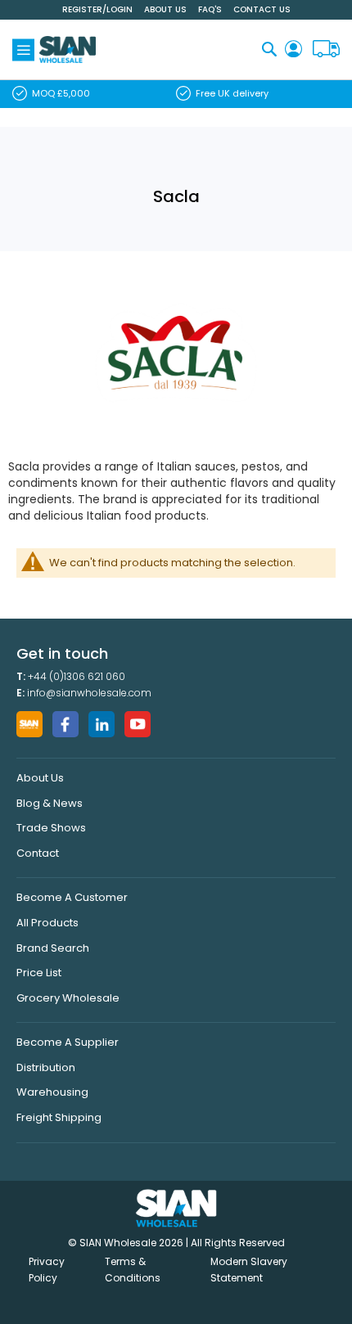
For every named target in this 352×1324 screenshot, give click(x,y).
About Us (165, 9)
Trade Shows (51, 827)
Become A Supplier (67, 1042)
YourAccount (293, 49)
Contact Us (262, 9)
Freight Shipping (59, 1117)
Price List (38, 972)
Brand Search (52, 948)
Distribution (45, 1067)
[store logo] (67, 49)
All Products (47, 922)
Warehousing (52, 1092)
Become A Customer (72, 897)
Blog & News (49, 803)
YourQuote (326, 49)
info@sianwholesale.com (89, 693)
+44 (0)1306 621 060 (76, 676)
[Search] (269, 48)
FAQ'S (210, 9)
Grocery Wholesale (68, 998)
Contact (37, 853)
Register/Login (97, 9)
